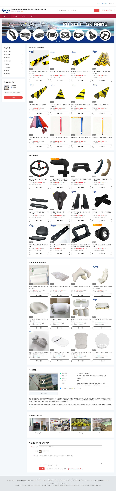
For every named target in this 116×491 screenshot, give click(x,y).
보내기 (41, 468)
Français (34, 480)
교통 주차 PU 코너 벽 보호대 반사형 (37, 104)
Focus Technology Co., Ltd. (59, 483)
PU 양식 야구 (7, 74)
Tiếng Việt (97, 480)
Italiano (55, 480)
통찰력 (80, 479)
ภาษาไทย (87, 480)
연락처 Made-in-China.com (65, 479)
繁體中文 (24, 480)
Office (60, 433)
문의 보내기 (39, 80)
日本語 (29, 480)
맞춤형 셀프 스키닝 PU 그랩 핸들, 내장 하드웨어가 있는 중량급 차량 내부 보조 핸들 (80, 246)
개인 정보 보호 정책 (54, 479)
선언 (41, 479)
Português (50, 480)
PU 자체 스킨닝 (7, 61)
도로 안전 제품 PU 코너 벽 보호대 (100, 104)
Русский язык (62, 480)
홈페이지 (6, 16)
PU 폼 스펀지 (7, 54)
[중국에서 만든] (12, 3)
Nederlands (77, 480)
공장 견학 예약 (43, 393)
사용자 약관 (46, 479)
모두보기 (31, 407)
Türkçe (92, 480)
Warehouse (102, 433)
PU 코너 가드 (7, 57)
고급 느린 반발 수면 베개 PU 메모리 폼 (80, 286)
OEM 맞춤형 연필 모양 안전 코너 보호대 (81, 137)
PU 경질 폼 (6, 70)
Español (39, 480)
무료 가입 (104, 3)
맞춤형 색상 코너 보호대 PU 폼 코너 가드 (60, 71)
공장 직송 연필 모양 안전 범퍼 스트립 (59, 137)
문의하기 (33, 16)
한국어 (67, 480)
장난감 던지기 (7, 51)
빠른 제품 (75, 479)
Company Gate (39, 433)
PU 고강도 (6, 64)
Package (81, 433)
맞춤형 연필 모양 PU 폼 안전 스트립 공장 (102, 137)
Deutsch (44, 480)
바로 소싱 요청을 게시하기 (75, 469)
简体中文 (19, 480)
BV (73, 388)
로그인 (98, 3)
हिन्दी (82, 480)
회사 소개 (24, 16)
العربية (72, 480)
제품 (16, 16)
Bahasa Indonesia (105, 480)
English (13, 480)
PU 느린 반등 (7, 67)
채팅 (14, 87)
